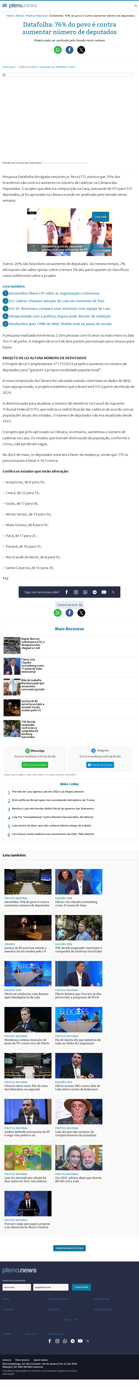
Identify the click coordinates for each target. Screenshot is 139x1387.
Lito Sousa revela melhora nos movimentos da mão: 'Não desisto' (53, 834)
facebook (67, 592)
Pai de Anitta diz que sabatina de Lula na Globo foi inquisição (78, 1041)
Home (10, 15)
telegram (94, 592)
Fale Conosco (22, 1359)
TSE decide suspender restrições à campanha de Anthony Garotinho (78, 949)
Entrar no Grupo (101, 765)
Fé (75, 1319)
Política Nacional (37, 15)
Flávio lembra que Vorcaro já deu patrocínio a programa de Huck (78, 995)
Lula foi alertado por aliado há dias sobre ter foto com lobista (25, 1179)
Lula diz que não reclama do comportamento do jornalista (75, 1133)
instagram (76, 592)
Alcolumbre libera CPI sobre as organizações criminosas (54, 293)
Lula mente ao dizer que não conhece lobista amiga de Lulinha (51, 825)
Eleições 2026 (63, 898)
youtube (104, 592)
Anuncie (7, 1359)
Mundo (67, 1319)
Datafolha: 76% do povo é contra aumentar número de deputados (26, 903)
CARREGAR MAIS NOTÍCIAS (69, 1248)
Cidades (9, 944)
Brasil (20, 15)
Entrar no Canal (36, 765)
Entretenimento (103, 1309)
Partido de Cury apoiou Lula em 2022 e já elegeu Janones (48, 791)
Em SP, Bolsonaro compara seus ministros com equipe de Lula (59, 308)
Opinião (7, 1334)
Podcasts (31, 1334)
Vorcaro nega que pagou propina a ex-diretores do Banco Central (27, 1225)
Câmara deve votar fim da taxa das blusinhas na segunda (26, 1087)
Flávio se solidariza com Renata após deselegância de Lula (26, 995)
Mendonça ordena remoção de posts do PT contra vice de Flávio (26, 1041)
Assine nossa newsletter (14, 1280)
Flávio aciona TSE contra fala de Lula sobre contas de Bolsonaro (77, 1087)
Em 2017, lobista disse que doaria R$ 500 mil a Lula (78, 1179)
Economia (8, 1309)
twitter (113, 592)
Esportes (53, 1309)
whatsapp (85, 592)
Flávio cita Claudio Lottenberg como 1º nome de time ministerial (76, 905)
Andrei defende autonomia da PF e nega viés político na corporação (27, 1135)
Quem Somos (41, 1359)
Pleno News (23, 5)
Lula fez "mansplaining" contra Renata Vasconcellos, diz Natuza (52, 817)
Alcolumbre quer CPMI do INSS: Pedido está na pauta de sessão (60, 324)
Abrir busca (135, 6)
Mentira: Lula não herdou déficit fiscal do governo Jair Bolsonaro (53, 808)
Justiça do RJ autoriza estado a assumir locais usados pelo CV (25, 949)
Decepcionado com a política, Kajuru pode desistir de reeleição (60, 316)
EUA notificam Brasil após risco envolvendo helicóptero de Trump (53, 800)
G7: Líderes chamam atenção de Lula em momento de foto (56, 301)
